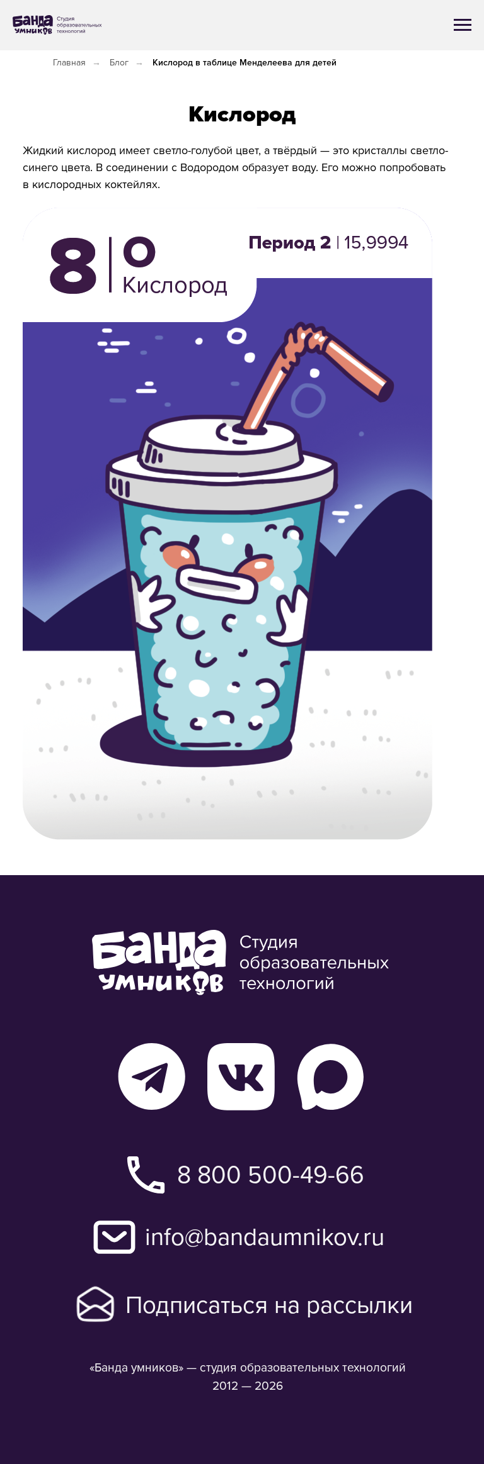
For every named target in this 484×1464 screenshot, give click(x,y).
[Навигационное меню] (462, 25)
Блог (119, 63)
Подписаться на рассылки (269, 1304)
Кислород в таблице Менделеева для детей (245, 63)
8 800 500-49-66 (270, 1173)
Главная (69, 63)
